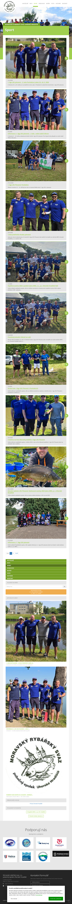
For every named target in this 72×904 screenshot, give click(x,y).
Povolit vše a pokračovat (55, 898)
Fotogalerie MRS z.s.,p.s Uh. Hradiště (36, 812)
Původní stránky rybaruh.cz (36, 816)
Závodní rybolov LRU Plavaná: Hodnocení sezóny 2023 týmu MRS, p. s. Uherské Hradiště (35, 492)
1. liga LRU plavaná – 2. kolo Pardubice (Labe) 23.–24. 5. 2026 (28, 82)
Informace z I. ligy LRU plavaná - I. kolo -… (18, 729)
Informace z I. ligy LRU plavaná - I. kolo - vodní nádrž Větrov (28, 134)
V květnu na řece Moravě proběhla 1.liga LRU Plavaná (26, 440)
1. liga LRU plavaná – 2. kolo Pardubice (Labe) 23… (20, 663)
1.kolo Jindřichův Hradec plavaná (19, 234)
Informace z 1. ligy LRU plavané (18, 542)
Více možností (14, 898)
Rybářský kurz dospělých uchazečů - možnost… (19, 794)
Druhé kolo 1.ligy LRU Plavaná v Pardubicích (23, 388)
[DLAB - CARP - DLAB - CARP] (61, 854)
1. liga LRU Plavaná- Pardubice (18, 185)
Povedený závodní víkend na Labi (19, 337)
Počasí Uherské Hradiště (36, 803)
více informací (39, 895)
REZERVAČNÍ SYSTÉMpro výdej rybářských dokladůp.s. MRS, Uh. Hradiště (36, 592)
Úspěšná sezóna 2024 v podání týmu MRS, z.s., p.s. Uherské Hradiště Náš (33, 286)
